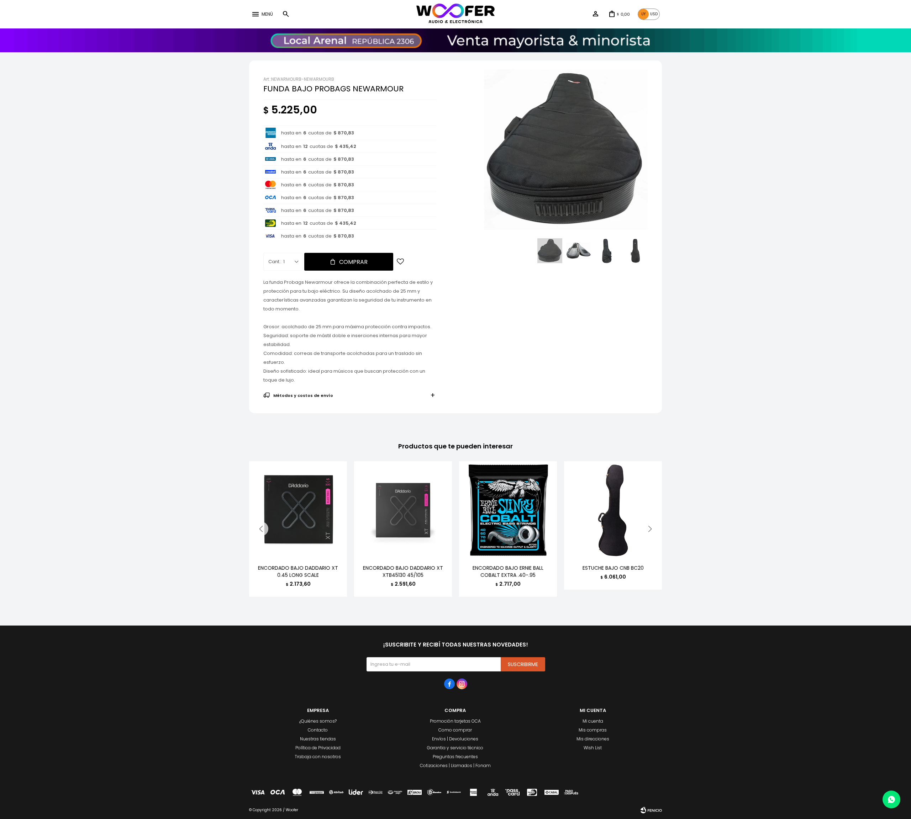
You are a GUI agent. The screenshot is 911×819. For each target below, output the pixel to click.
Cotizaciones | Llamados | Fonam (455, 765)
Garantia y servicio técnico (455, 748)
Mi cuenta (593, 721)
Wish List (593, 748)
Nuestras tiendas (318, 739)
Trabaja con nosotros (318, 757)
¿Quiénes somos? (318, 721)
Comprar (353, 262)
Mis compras (593, 730)
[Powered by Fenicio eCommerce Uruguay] (651, 810)
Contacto (318, 730)
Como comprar (455, 730)
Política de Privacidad (318, 748)
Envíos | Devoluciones (455, 739)
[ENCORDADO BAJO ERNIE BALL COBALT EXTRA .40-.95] (508, 510)
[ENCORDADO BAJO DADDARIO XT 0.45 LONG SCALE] (298, 510)
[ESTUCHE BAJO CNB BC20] (613, 510)
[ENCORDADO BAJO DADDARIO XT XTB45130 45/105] (403, 510)
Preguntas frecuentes (455, 757)
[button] (286, 14)
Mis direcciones (592, 739)
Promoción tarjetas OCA (455, 721)
